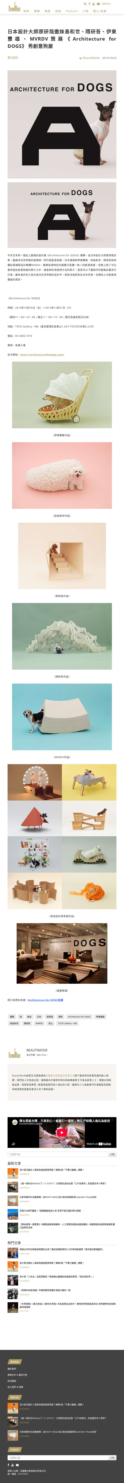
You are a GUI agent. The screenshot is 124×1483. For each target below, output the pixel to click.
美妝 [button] (48, 11)
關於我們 (12, 1368)
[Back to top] (114, 1473)
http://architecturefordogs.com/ (42, 354)
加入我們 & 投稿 (15, 1386)
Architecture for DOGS (79, 1016)
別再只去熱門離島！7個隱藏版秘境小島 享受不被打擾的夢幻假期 (50, 1210)
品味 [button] (58, 11)
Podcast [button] (72, 11)
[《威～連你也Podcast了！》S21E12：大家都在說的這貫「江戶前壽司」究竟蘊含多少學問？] (13, 1186)
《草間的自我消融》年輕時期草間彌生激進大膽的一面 (45, 1290)
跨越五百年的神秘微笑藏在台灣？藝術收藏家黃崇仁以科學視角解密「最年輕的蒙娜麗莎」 (62, 1249)
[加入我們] (99, 3)
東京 (29, 1016)
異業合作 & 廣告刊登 (17, 1374)
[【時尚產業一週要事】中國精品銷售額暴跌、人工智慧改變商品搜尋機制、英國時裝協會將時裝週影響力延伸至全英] (13, 1227)
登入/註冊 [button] (100, 11)
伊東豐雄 (100, 1016)
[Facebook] (90, 3)
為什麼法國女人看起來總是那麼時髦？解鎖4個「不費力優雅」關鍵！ (52, 1169)
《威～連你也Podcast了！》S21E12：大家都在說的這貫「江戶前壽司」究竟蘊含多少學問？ (63, 1183)
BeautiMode (91, 58)
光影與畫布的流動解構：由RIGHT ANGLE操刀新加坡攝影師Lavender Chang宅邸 (58, 1197)
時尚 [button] (26, 11)
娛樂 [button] (37, 11)
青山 (50, 1023)
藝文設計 (13, 57)
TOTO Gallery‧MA (67, 1023)
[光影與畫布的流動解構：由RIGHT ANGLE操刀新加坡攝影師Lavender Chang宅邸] (13, 1200)
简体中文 (106, 3)
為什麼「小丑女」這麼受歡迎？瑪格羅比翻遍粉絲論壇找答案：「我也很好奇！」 (57, 1276)
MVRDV (39, 1023)
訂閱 (112, 1154)
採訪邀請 (12, 1380)
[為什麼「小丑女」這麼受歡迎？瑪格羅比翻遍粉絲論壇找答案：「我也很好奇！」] (13, 1280)
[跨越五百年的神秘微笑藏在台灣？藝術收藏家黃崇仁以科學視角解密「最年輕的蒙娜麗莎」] (13, 1252)
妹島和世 (14, 1023)
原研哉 (50, 1016)
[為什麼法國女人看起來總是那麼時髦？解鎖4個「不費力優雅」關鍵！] (13, 1173)
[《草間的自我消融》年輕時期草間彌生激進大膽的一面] (13, 1293)
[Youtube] (94, 3)
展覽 (12, 1016)
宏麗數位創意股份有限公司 (60, 1075)
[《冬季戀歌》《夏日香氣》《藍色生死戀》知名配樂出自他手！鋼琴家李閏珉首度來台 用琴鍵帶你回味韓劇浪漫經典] (13, 1307)
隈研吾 (27, 1023)
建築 (60, 1016)
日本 (39, 1016)
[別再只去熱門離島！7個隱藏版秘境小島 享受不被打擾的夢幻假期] (13, 1214)
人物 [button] (86, 11)
